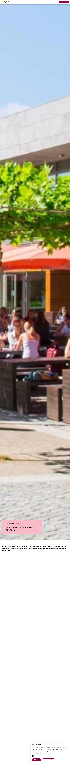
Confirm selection (49, 760)
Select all (36, 760)
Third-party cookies (39, 756)
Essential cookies (39, 754)
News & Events (64, 2)
